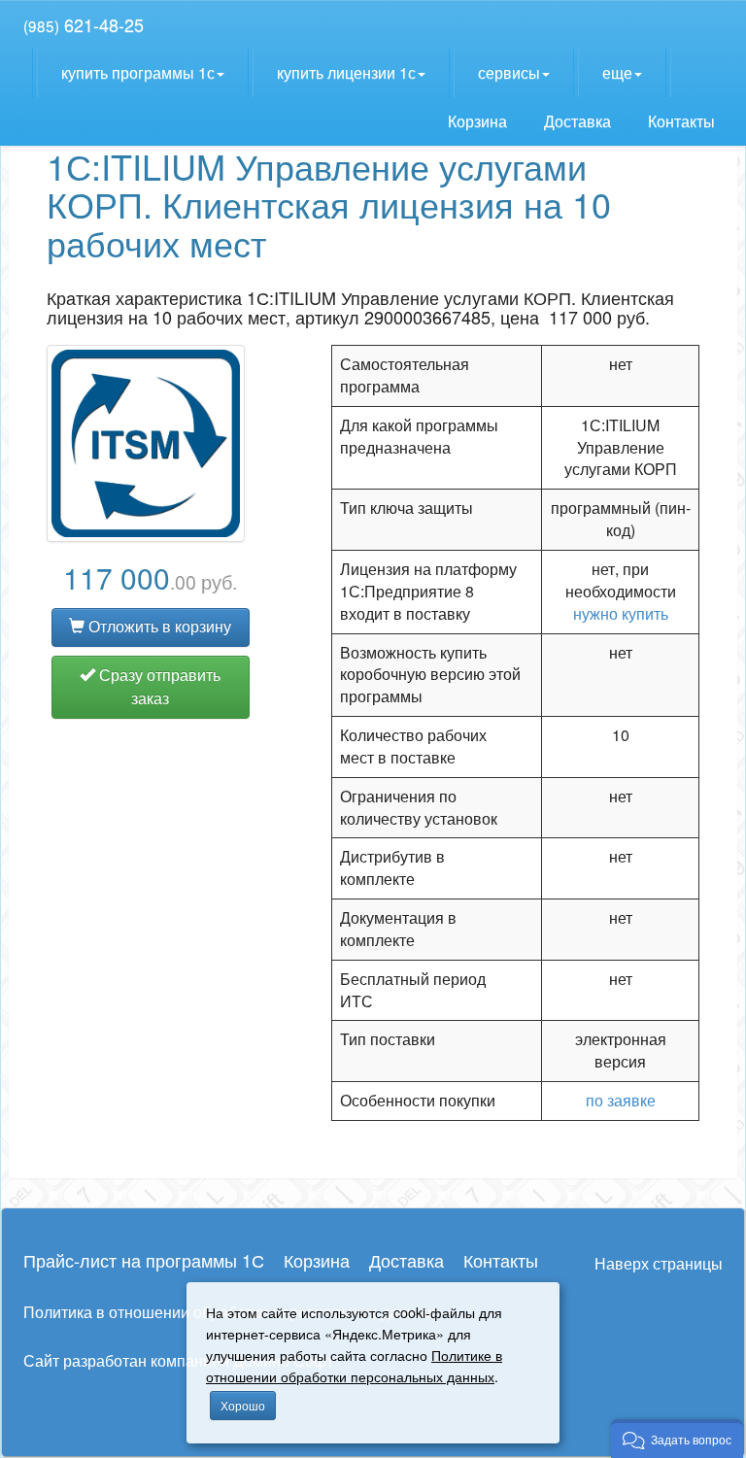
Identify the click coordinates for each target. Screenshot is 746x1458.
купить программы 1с (138, 72)
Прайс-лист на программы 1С (143, 1259)
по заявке (621, 1100)
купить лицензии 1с (346, 72)
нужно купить (620, 613)
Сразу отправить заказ (157, 686)
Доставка (579, 121)
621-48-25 (83, 24)
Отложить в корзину (158, 626)
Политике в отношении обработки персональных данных (354, 1365)
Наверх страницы (658, 1263)
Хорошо (242, 1405)
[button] (677, 1438)
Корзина (479, 121)
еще (617, 72)
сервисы (509, 72)
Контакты (683, 121)
